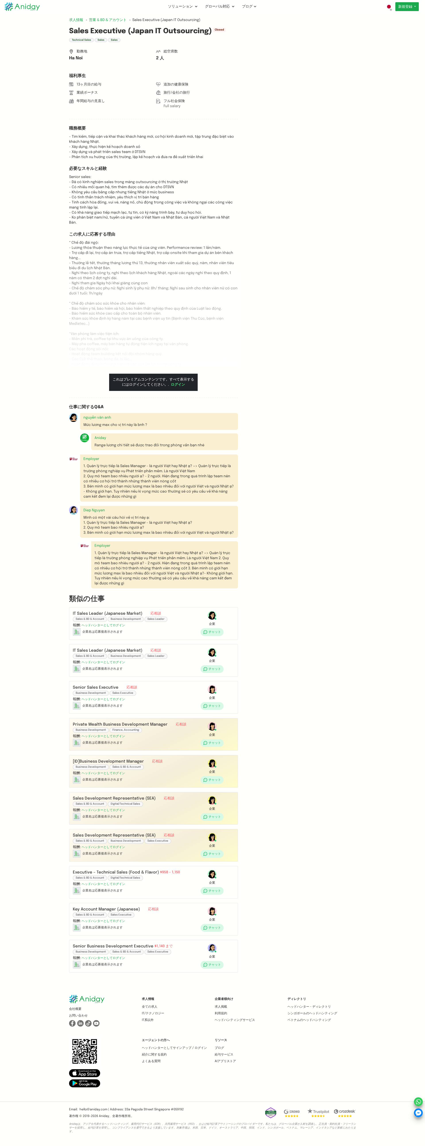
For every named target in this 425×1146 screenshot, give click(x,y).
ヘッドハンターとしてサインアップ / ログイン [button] (174, 1047)
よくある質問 (151, 1061)
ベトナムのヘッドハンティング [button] (309, 1020)
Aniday (104, 1116)
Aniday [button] (100, 438)
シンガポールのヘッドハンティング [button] (312, 1013)
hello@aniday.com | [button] (94, 1109)
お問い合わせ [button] (78, 1015)
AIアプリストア (225, 1061)
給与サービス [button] (224, 1054)
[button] (84, 437)
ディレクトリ (297, 999)
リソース (221, 1040)
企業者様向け (224, 999)
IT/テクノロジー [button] (153, 1013)
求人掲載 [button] (221, 1006)
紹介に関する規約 (154, 1054)
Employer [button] (91, 459)
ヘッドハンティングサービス (235, 1020)
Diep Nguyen (94, 510)
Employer (102, 546)
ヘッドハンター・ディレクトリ (309, 1006)
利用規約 (221, 1013)
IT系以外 (148, 1020)
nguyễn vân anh (97, 417)
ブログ (247, 6)
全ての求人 (149, 1006)
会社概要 (75, 1009)
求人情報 (148, 999)
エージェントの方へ (156, 1040)
